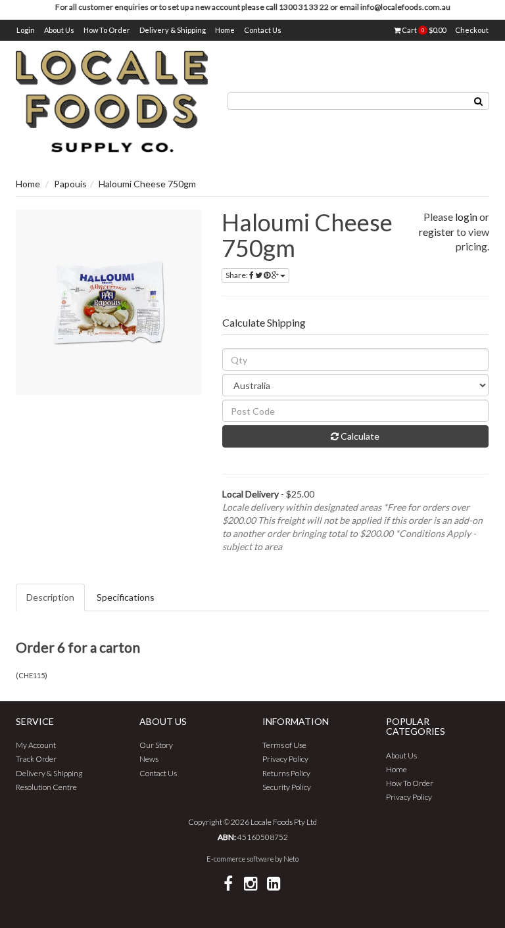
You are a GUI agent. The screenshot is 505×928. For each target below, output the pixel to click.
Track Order (36, 759)
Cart (423, 30)
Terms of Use (284, 745)
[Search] (478, 101)
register (436, 231)
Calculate (359, 436)
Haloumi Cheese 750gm (147, 183)
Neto (291, 858)
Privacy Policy (285, 759)
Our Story (156, 745)
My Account (36, 745)
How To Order (107, 30)
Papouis (70, 183)
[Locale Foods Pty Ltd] (112, 100)
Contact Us (262, 30)
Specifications (126, 597)
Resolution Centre (46, 787)
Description (50, 597)
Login (25, 30)
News (148, 759)
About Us (59, 30)
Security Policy (286, 787)
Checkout (472, 30)
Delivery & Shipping (172, 30)
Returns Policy (286, 773)
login (466, 216)
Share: (237, 275)
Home (225, 30)
